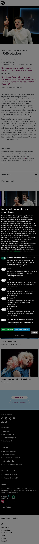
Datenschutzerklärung (13, 251)
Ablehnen (34, 332)
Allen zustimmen (7, 329)
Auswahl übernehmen (22, 329)
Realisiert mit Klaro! (19, 335)
